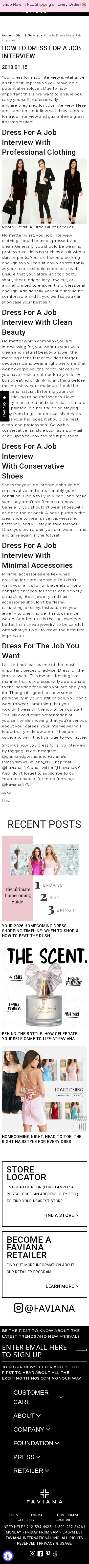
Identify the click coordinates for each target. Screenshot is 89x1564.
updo (18, 436)
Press (24, 1456)
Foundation (33, 1443)
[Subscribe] (81, 1350)
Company (28, 1429)
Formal (38, 1515)
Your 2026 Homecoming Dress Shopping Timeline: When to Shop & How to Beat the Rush (40, 931)
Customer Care (31, 1397)
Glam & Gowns (27, 35)
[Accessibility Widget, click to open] (8, 1556)
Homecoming (68, 1515)
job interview (47, 77)
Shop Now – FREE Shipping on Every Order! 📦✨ (44, 6)
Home (6, 35)
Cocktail (63, 1520)
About (24, 1415)
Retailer (28, 1470)
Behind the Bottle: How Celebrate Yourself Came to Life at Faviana (40, 1036)
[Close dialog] (84, 6)
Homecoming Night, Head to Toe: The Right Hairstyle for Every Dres (42, 1139)
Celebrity (26, 1520)
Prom (14, 1515)
